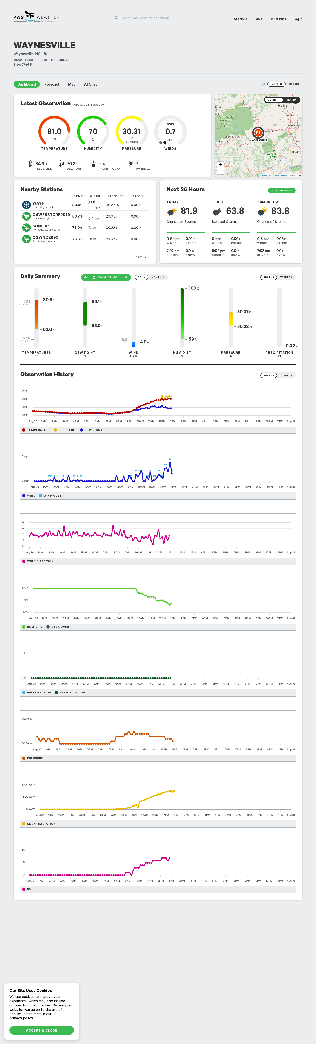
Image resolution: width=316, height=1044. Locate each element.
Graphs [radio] (268, 375)
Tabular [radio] (286, 375)
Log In (297, 19)
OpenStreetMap (280, 175)
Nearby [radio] (291, 99)
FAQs (258, 19)
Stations (241, 19)
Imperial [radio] (276, 84)
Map (71, 85)
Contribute (278, 19)
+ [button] (220, 164)
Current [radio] (274, 99)
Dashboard (26, 85)
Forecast (52, 85)
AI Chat (90, 85)
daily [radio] (141, 277)
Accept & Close (41, 1030)
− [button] (220, 171)
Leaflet (263, 175)
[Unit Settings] (264, 84)
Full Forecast (282, 190)
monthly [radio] (158, 277)
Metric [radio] (294, 84)
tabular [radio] (286, 277)
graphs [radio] (268, 277)
